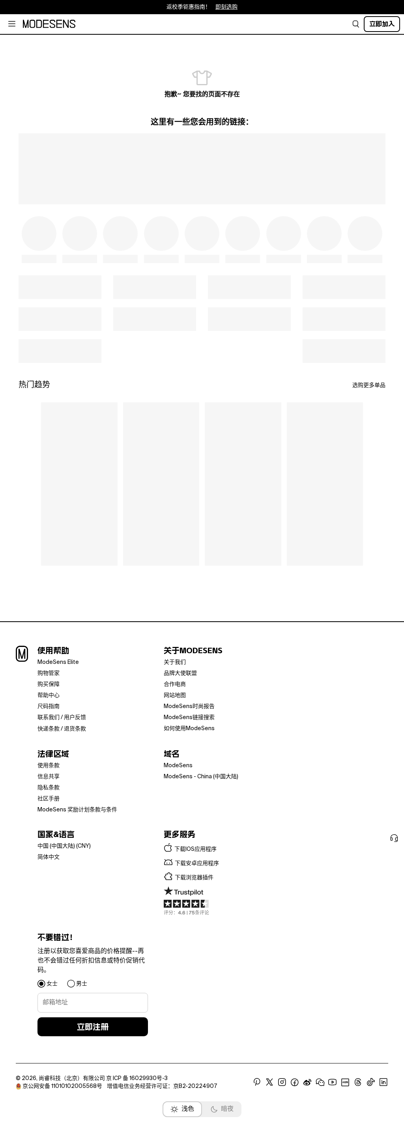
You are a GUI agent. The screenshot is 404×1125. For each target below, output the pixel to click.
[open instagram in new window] (282, 1082)
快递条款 (48, 729)
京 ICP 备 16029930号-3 (137, 1078)
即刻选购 (226, 7)
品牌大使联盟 (180, 673)
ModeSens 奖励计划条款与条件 (77, 810)
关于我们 (175, 662)
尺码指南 (48, 706)
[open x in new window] (269, 1082)
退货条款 (75, 729)
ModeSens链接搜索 (189, 717)
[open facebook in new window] (294, 1082)
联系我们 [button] (48, 717)
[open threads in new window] (358, 1082)
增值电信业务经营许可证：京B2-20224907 (162, 1086)
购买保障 (48, 684)
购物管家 (48, 673)
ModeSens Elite (58, 662)
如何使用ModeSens (189, 728)
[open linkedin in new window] (383, 1082)
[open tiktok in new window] (371, 1082)
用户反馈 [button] (75, 717)
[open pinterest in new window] (257, 1082)
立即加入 (382, 24)
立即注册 (92, 1027)
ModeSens (178, 765)
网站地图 (175, 695)
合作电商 (175, 684)
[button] (356, 24)
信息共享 (48, 776)
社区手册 (48, 799)
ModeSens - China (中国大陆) (201, 776)
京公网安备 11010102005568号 (62, 1086)
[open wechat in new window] (320, 1082)
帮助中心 (48, 695)
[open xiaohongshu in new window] (345, 1082)
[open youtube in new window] (332, 1082)
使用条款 (48, 765)
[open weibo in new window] (307, 1082)
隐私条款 (48, 787)
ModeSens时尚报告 (189, 706)
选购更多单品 (368, 385)
